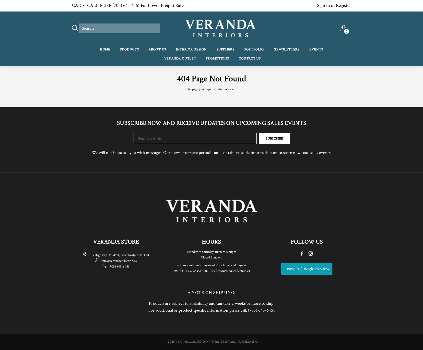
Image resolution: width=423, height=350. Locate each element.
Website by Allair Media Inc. (234, 342)
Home (105, 49)
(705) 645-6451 (119, 266)
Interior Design (191, 49)
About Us (157, 49)
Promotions (217, 58)
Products (129, 49)
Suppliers (226, 49)
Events (316, 49)
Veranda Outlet (180, 58)
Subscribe (274, 138)
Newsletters (287, 49)
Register (343, 5)
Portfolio (254, 49)
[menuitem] (105, 49)
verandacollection (192, 342)
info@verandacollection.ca (119, 261)
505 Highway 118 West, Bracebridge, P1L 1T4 (119, 255)
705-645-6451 (182, 271)
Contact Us (250, 58)
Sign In (323, 5)
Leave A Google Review (306, 269)
